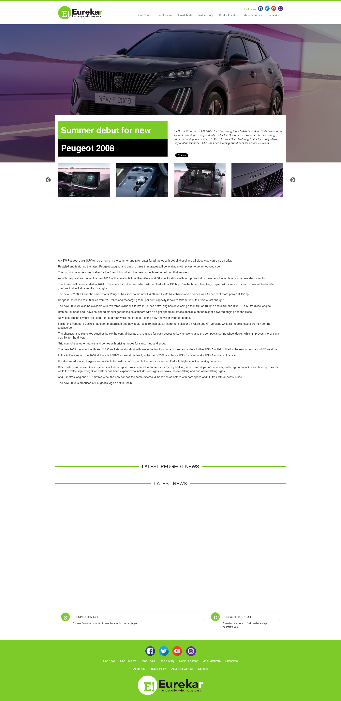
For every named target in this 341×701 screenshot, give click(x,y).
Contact (203, 669)
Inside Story (205, 15)
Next (293, 180)
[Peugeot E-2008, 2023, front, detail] (257, 180)
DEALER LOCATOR (238, 617)
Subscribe (274, 15)
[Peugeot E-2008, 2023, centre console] (142, 180)
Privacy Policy (158, 669)
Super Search (87, 617)
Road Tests (185, 15)
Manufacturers (253, 15)
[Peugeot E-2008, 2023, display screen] (84, 180)
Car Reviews (164, 15)
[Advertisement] (170, 230)
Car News (144, 15)
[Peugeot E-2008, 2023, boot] (200, 180)
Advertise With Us (182, 669)
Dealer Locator (228, 15)
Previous (48, 180)
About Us (139, 669)
